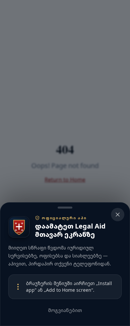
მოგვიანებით (65, 310)
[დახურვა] (65, 163)
